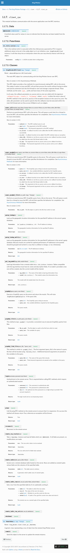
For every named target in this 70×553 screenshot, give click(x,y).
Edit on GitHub (62, 9)
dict (19, 256)
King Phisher (36, 3)
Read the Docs (35, 549)
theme (21, 549)
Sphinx (11, 549)
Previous (8, 539)
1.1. (30, 9)
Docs (4, 9)
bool (19, 421)
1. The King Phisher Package (16, 9)
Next (63, 539)
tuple (19, 401)
